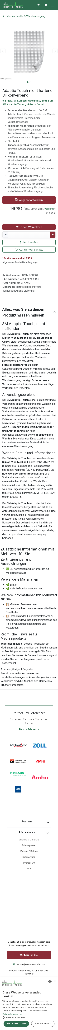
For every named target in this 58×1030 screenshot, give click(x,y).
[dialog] (29, 1003)
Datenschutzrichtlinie (12, 1013)
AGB (29, 868)
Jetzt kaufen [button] (30, 242)
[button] (3, 50)
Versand (49, 208)
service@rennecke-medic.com (31, 964)
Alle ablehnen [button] (42, 1023)
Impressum (29, 863)
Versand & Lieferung (29, 839)
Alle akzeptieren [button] (16, 1023)
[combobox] (50, 981)
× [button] (54, 981)
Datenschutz (29, 857)
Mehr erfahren (27, 729)
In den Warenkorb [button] (31, 227)
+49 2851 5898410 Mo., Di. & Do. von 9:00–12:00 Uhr (29, 972)
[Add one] (52, 235)
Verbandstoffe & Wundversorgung (25, 16)
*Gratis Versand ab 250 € (17, 258)
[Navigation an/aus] (52, 5)
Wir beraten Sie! (29, 954)
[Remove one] (5, 235)
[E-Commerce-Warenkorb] (38, 5)
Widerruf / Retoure (29, 851)
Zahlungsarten (29, 845)
